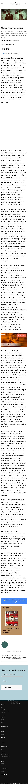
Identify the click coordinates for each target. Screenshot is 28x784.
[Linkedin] (6, 49)
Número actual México (5, 754)
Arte (2, 722)
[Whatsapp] (8, 49)
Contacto (3, 771)
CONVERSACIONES (5, 726)
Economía (3, 709)
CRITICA (3, 715)
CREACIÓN (3, 731)
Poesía (2, 732)
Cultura (2, 706)
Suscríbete (6, 632)
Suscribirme (3, 765)
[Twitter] (4, 49)
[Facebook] (2, 49)
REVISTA (3, 753)
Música (2, 720)
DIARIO (2, 704)
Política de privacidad (23, 783)
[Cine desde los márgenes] (11, 619)
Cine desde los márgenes (11, 628)
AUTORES (19, 663)
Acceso (2, 763)
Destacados (3, 758)
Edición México (6, 630)
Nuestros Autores (4, 770)
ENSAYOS (3, 737)
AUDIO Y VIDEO (4, 746)
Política (2, 707)
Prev (3, 620)
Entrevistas (3, 728)
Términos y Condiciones (13, 783)
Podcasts (3, 749)
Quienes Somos (4, 768)
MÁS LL (3, 761)
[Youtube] (6, 774)
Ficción (2, 734)
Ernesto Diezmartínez (14, 651)
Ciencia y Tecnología (5, 711)
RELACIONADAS (6, 663)
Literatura (3, 712)
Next (20, 620)
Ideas (2, 741)
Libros (2, 719)
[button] (2, 3)
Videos (2, 748)
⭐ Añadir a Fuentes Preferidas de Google (14, 601)
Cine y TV (3, 26)
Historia (2, 739)
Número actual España (5, 756)
